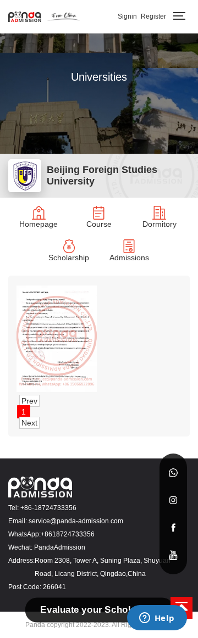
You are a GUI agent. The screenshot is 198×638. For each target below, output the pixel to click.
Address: (21, 560)
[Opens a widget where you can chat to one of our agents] (157, 619)
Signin (127, 16)
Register (153, 16)
